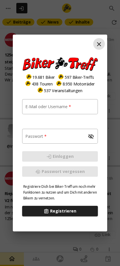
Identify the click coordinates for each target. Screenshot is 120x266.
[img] (28, 76)
